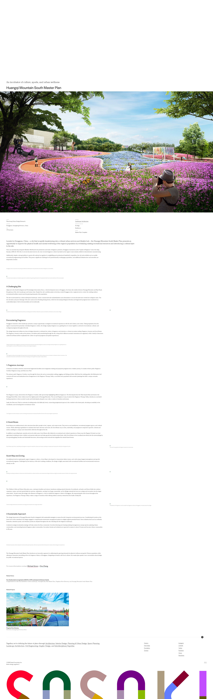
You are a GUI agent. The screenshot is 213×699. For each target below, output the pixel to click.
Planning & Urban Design (77, 643)
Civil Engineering (31, 646)
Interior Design (61, 643)
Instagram (181, 643)
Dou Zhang (44, 566)
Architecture (50, 643)
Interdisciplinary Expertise (64, 646)
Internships (147, 645)
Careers (146, 643)
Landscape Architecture (81, 221)
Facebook (181, 650)
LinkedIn (181, 645)
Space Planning (93, 643)
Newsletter (181, 655)
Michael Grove (33, 566)
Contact (146, 650)
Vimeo (180, 653)
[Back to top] (202, 637)
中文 (205, 662)
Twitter (180, 648)
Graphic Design (44, 646)
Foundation (147, 648)
